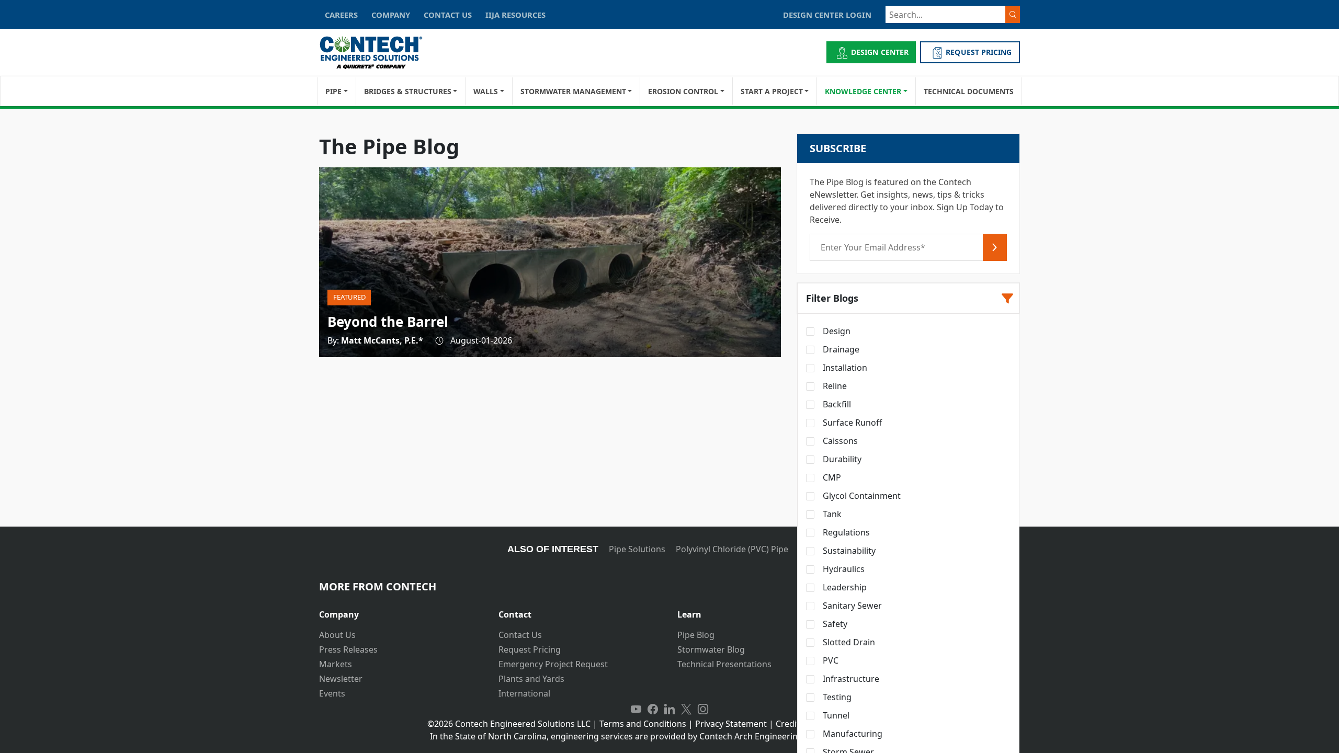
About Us (337, 635)
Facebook (653, 709)
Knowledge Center (863, 91)
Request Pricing (529, 649)
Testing (836, 697)
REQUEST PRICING (979, 52)
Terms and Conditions (642, 723)
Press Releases (348, 649)
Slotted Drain (848, 642)
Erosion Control (683, 91)
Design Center (880, 52)
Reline (834, 386)
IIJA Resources (515, 14)
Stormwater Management (573, 91)
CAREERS (341, 14)
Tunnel (835, 715)
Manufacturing (851, 733)
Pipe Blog (695, 635)
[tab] (401, 610)
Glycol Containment (861, 495)
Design (835, 331)
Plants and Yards (531, 678)
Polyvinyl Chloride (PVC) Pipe (732, 549)
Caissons (839, 441)
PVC (829, 660)
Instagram (703, 709)
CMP (831, 477)
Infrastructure (850, 678)
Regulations (845, 532)
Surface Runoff (851, 422)
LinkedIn (669, 709)
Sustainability (848, 550)
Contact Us (520, 635)
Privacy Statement (731, 723)
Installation (844, 367)
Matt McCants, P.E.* (382, 340)
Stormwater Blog (711, 649)
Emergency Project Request (553, 664)
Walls (485, 91)
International (524, 693)
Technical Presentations (724, 664)
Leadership (844, 587)
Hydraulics (843, 569)
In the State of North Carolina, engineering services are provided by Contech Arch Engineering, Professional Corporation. (670, 736)
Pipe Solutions (637, 549)
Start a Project (772, 91)
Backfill (836, 404)
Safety (834, 624)
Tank (831, 514)
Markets (335, 664)
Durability (841, 459)
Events (332, 693)
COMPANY (390, 14)
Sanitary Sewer (851, 605)
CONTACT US (448, 14)
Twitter (686, 709)
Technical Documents (969, 91)
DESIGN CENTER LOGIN (827, 14)
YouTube (636, 709)
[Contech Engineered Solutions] (378, 52)
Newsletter (340, 678)
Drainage (840, 349)
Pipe (333, 91)
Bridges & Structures (407, 91)
